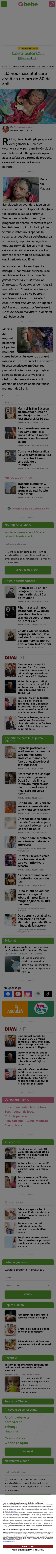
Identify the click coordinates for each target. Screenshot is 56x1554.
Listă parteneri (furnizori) (9, 1541)
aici (28, 1520)
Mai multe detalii (12, 1511)
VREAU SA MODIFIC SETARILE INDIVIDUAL (28, 1550)
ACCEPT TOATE (28, 1546)
